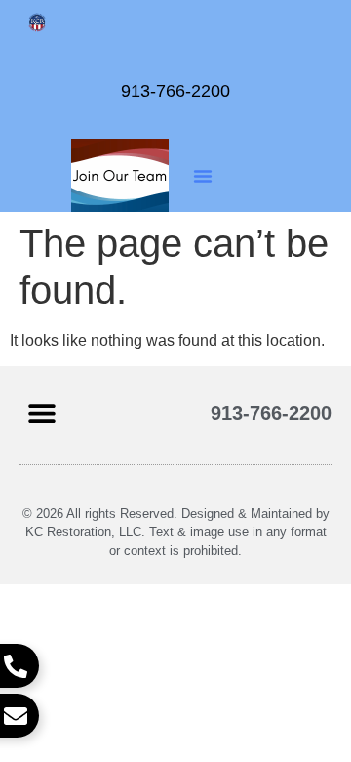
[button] (202, 175)
